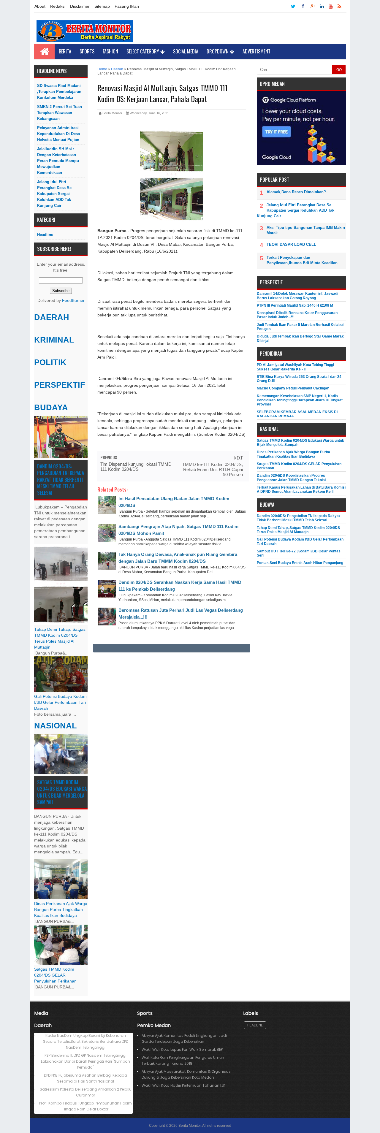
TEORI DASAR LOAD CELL (291, 244)
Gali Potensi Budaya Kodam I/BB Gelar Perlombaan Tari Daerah (60, 702)
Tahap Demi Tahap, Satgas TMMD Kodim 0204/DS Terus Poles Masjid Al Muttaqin (298, 530)
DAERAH (51, 317)
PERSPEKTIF (59, 385)
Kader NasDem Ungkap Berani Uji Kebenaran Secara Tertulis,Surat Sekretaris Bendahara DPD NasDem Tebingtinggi (85, 1041)
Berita (65, 51)
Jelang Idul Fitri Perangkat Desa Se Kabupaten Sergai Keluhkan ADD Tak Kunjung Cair (54, 194)
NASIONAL (55, 725)
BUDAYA (51, 407)
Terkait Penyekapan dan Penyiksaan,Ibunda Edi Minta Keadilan (302, 260)
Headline (45, 234)
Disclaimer (80, 6)
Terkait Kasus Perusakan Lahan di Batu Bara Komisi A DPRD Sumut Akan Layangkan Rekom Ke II (301, 489)
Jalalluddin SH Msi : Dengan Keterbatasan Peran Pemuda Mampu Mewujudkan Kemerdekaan (58, 161)
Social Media (185, 51)
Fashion (110, 51)
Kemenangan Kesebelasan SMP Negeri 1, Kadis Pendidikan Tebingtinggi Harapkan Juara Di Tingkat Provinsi (300, 400)
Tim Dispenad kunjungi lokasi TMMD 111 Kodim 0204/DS (136, 467)
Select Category (143, 51)
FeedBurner (73, 300)
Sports (87, 51)
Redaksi (57, 6)
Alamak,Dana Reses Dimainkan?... (298, 192)
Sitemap (102, 6)
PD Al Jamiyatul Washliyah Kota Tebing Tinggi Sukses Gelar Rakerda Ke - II (295, 367)
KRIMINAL (54, 339)
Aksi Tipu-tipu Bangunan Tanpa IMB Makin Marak (306, 230)
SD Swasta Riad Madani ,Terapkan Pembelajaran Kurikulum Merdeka (59, 91)
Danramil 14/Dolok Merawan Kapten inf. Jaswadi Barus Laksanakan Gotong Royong (297, 295)
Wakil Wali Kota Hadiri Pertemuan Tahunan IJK (183, 1085)
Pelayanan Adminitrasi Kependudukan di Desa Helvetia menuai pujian (58, 134)
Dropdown (218, 51)
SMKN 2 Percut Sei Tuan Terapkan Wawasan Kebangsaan (59, 112)
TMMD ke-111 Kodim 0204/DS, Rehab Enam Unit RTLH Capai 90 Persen (212, 469)
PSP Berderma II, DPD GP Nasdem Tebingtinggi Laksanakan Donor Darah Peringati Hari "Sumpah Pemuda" (85, 1061)
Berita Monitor (189, 1126)
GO (339, 70)
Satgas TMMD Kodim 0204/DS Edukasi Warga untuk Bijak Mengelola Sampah (62, 792)
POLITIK (50, 362)
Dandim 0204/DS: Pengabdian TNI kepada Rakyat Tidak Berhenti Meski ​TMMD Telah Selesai (60, 480)
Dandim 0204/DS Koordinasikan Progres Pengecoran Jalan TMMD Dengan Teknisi (291, 477)
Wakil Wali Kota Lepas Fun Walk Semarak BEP (182, 1049)
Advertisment (256, 51)
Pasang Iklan (127, 6)
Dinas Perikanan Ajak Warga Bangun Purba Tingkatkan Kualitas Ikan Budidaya (60, 909)
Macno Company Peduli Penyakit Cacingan (293, 388)
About (39, 6)
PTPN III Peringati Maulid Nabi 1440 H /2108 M (295, 305)
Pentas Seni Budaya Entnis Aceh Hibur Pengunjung (300, 563)
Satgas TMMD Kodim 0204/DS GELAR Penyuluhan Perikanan (55, 975)
